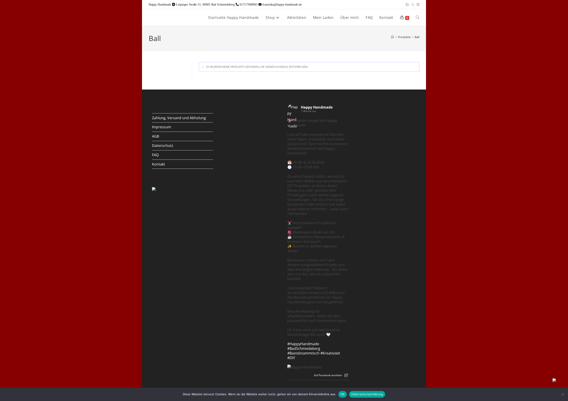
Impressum (161, 127)
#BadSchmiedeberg (303, 348)
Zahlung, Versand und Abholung (179, 117)
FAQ (155, 154)
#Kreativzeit (330, 353)
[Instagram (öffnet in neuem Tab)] (412, 4)
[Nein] (562, 394)
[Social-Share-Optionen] (346, 375)
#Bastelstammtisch (303, 353)
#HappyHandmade (303, 343)
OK (343, 394)
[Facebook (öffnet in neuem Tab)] (407, 4)
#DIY (291, 357)
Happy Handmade (317, 107)
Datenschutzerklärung (367, 394)
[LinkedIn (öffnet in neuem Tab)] (417, 4)
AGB (155, 136)
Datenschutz (162, 145)
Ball (417, 37)
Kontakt (158, 164)
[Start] (392, 37)
